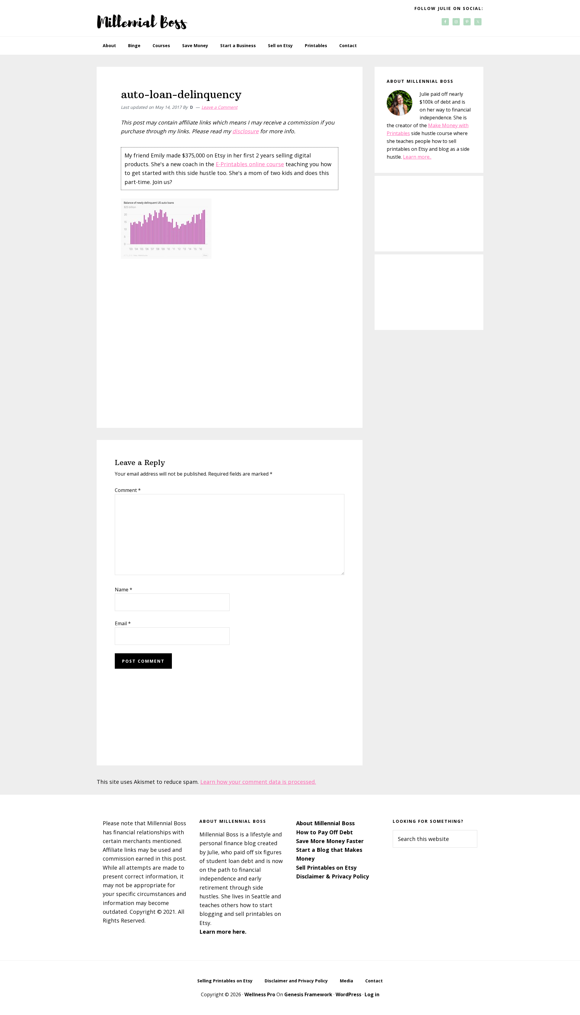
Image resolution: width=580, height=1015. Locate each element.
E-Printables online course (250, 164)
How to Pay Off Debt (324, 832)
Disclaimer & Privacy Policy (332, 876)
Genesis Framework (308, 994)
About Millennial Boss (325, 823)
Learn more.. (417, 157)
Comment (128, 490)
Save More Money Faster (330, 841)
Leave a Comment (219, 107)
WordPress (348, 994)
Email (123, 623)
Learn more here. (222, 931)
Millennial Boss (142, 18)
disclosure (245, 131)
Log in (372, 994)
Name (123, 589)
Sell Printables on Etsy (326, 867)
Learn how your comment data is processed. (258, 781)
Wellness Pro (259, 994)
